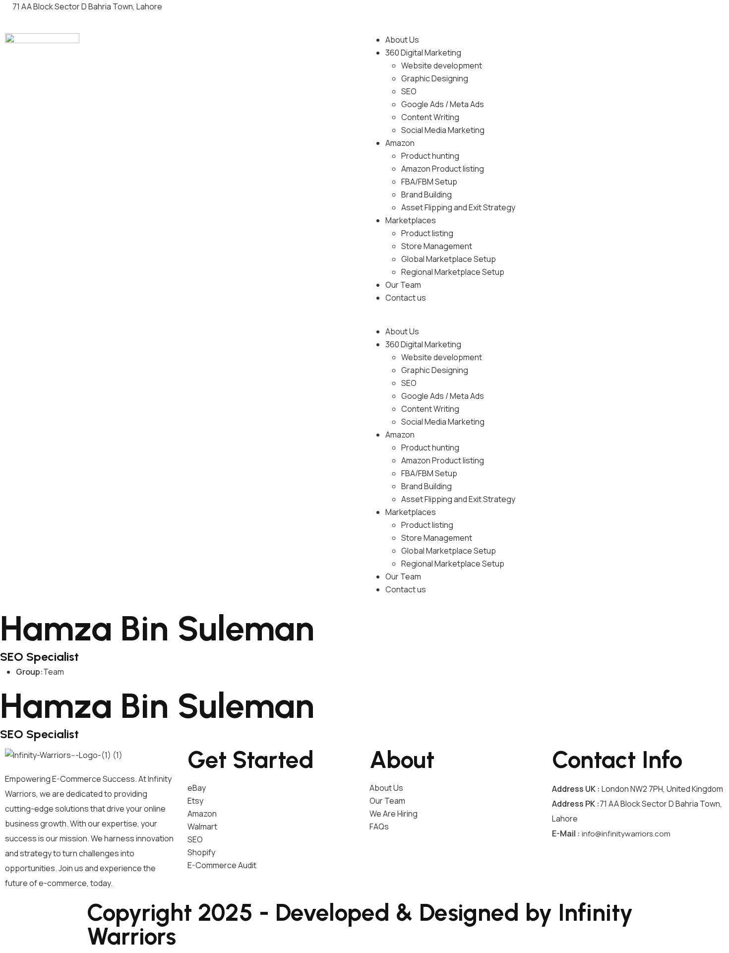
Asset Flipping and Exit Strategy (458, 207)
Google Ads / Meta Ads (442, 104)
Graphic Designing (434, 78)
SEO (409, 91)
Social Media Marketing (443, 130)
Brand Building (426, 194)
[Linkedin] (559, 12)
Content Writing (430, 117)
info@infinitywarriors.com (626, 833)
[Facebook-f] (468, 12)
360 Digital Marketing (423, 52)
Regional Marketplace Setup (452, 271)
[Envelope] (368, 5)
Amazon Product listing (442, 168)
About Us (402, 39)
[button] (546, 318)
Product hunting (430, 155)
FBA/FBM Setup (429, 181)
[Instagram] (650, 12)
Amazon (400, 142)
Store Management (436, 246)
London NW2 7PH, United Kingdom (662, 788)
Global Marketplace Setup (448, 259)
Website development (441, 65)
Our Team (403, 284)
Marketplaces (410, 220)
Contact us (405, 297)
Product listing (427, 233)
